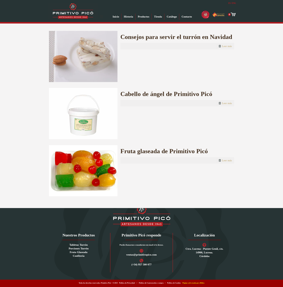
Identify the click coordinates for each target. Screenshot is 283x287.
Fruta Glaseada (78, 252)
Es (229, 3)
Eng (234, 3)
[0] (233, 14)
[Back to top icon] (269, 281)
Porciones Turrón (79, 248)
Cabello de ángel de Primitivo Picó (166, 94)
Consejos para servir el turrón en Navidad (176, 37)
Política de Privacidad (127, 283)
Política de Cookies (174, 283)
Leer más (227, 46)
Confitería (78, 255)
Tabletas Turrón (78, 244)
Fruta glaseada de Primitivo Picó (164, 151)
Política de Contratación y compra (151, 283)
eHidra (201, 283)
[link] (141, 215)
